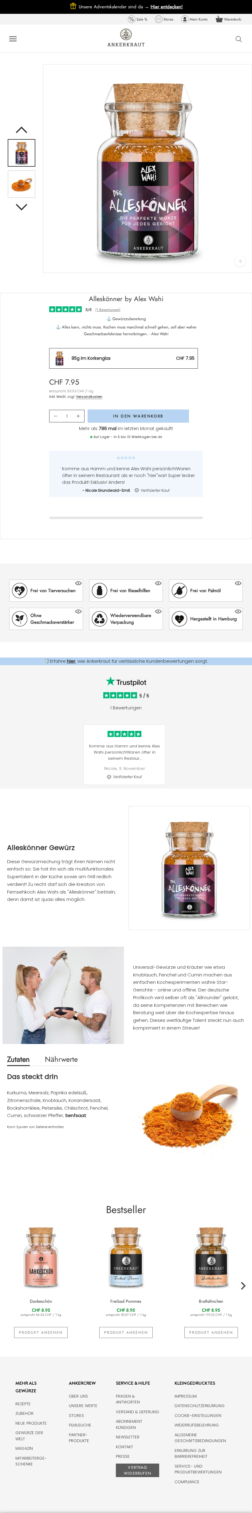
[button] (46, 591)
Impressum (186, 1396)
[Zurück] (21, 130)
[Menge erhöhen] (78, 416)
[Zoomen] (240, 261)
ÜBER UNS (78, 1396)
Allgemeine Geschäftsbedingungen (200, 1438)
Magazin (24, 1448)
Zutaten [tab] (18, 1059)
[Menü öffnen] (13, 38)
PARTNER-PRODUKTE (79, 1438)
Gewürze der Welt (29, 1436)
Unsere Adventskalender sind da (115, 6)
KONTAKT (124, 1447)
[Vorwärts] (21, 207)
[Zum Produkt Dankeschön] (41, 1256)
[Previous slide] (4, 759)
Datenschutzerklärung (200, 1406)
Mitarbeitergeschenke (31, 1461)
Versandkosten (89, 396)
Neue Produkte (31, 1423)
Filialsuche (80, 1425)
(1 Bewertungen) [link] (107, 309)
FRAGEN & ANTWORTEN (128, 1399)
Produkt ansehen (41, 1332)
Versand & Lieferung (137, 1412)
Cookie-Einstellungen (198, 1415)
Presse (123, 1456)
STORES (76, 1415)
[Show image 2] (21, 184)
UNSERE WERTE (83, 1406)
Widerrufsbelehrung (197, 1425)
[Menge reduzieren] (55, 416)
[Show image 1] (21, 153)
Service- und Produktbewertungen (198, 1469)
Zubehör (24, 1413)
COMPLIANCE (187, 1482)
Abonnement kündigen (129, 1424)
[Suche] (239, 39)
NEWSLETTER (128, 1437)
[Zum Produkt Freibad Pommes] (126, 1256)
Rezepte (23, 1404)
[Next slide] (247, 759)
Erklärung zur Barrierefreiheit (191, 1454)
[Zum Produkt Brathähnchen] (211, 1256)
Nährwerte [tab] (61, 1059)
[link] (137, 19)
